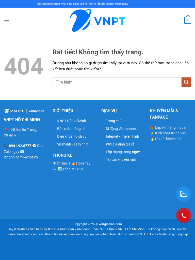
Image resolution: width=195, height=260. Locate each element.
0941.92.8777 (20, 146)
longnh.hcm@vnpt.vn (21, 157)
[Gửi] (186, 82)
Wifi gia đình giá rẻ (120, 144)
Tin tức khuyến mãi (121, 159)
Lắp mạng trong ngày (123, 152)
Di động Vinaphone (121, 129)
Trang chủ (114, 121)
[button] (7, 20)
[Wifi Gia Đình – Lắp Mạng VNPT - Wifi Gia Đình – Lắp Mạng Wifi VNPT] (97, 20)
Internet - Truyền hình (122, 136)
